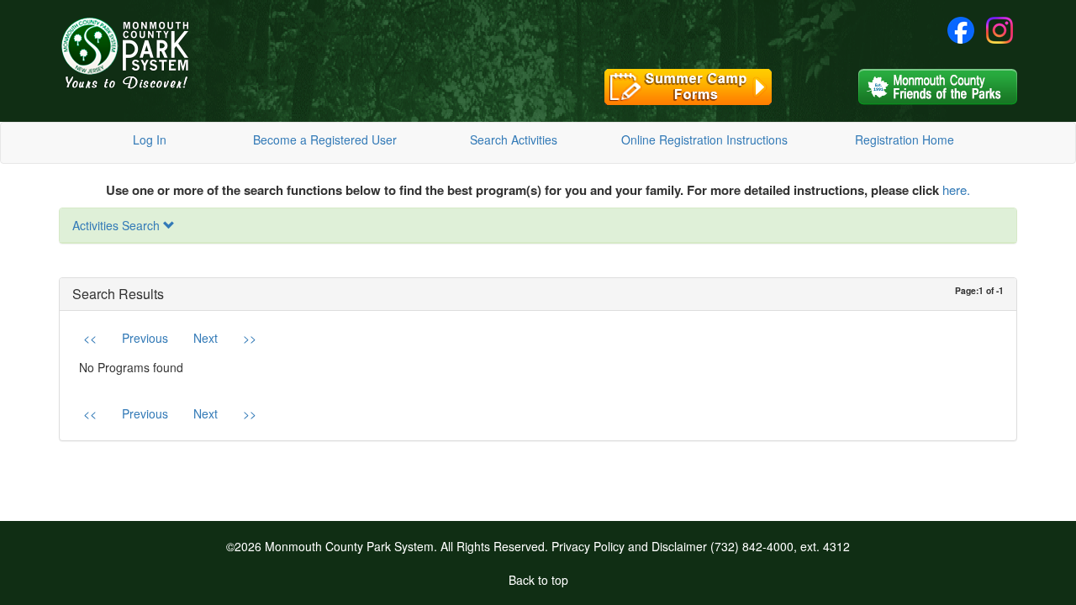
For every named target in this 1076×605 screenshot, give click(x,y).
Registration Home (904, 139)
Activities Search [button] (117, 225)
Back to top (538, 579)
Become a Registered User (325, 139)
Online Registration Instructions (704, 139)
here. (956, 189)
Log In (149, 139)
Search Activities (513, 139)
